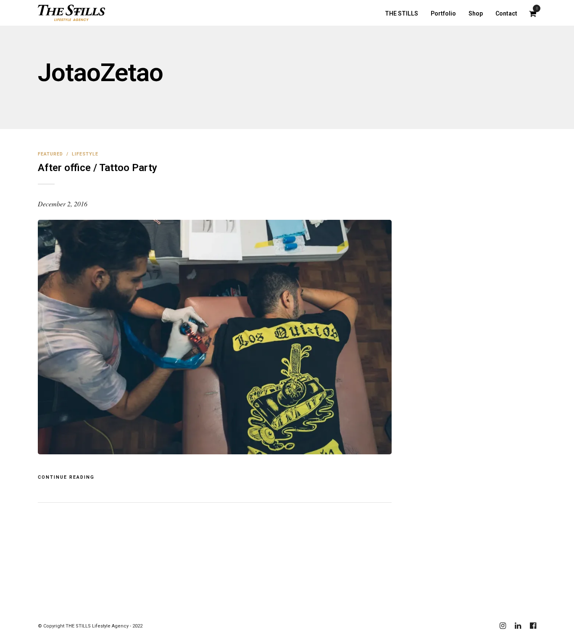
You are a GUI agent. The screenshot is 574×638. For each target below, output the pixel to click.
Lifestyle (85, 154)
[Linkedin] (517, 626)
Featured (50, 154)
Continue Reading (66, 477)
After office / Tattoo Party (97, 168)
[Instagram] (502, 626)
